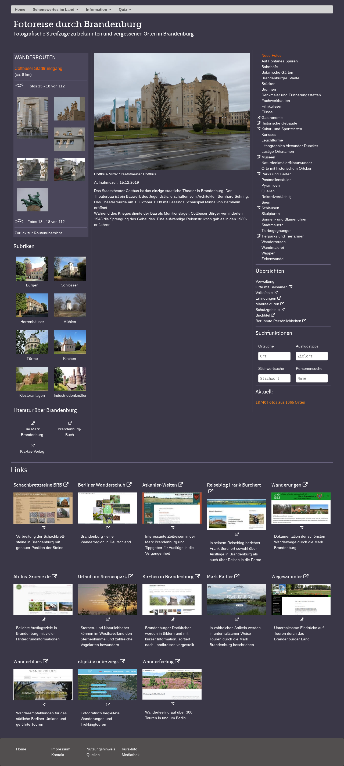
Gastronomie (272, 117)
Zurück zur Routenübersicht (38, 233)
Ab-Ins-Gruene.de (32, 576)
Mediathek (130, 755)
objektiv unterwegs (98, 661)
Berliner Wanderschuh (101, 485)
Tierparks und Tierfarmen (282, 236)
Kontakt (57, 755)
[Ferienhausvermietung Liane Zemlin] (107, 617)
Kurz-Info (129, 749)
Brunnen (268, 89)
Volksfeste (264, 292)
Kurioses (268, 134)
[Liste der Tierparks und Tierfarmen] (258, 236)
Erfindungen (266, 298)
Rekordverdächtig (276, 196)
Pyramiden (270, 185)
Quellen (268, 191)
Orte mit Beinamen (272, 287)
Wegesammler (286, 576)
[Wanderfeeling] (172, 701)
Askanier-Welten (159, 485)
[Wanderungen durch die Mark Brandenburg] (301, 525)
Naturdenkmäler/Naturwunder (286, 163)
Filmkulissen (271, 106)
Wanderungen (286, 485)
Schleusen (270, 208)
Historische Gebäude (279, 123)
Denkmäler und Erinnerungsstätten (291, 95)
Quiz (123, 9)
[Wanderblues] (43, 702)
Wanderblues (27, 661)
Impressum (60, 749)
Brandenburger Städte (280, 78)
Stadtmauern (272, 225)
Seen (265, 202)
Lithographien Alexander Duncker (289, 146)
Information (96, 9)
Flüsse (267, 112)
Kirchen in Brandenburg (168, 576)
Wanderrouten (273, 242)
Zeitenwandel (272, 259)
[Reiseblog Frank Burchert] (236, 532)
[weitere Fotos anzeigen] (19, 86)
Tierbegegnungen (276, 230)
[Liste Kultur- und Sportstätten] (258, 129)
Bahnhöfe (269, 67)
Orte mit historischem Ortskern (287, 168)
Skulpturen (270, 213)
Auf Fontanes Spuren (279, 61)
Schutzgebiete (268, 309)
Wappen (268, 253)
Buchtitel (263, 315)
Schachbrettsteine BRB (37, 485)
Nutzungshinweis (101, 749)
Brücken (268, 83)
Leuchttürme (272, 140)
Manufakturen (267, 304)
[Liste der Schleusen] (258, 208)
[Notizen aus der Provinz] (236, 617)
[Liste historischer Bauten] (258, 123)
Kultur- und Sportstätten (281, 129)
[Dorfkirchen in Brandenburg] (172, 617)
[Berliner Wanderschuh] (107, 525)
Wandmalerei (272, 247)
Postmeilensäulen (276, 180)
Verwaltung (265, 281)
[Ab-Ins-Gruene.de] (43, 617)
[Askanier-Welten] (172, 525)
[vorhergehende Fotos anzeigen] (19, 221)
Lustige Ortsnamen (277, 151)
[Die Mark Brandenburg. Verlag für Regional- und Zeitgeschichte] (32, 423)
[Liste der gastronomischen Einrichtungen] (258, 117)
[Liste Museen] (258, 157)
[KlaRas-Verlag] (32, 446)
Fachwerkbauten (275, 100)
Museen (268, 157)
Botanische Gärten (277, 72)
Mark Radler (220, 576)
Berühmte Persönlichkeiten (278, 321)
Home (20, 9)
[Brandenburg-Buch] (69, 423)
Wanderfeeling (158, 661)
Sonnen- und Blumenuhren (284, 219)
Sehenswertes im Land (53, 9)
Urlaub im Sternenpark (102, 576)
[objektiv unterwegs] (107, 702)
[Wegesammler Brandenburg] (301, 617)
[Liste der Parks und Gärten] (258, 174)
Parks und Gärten (276, 174)
